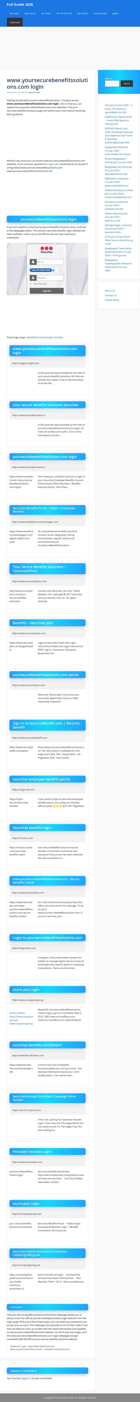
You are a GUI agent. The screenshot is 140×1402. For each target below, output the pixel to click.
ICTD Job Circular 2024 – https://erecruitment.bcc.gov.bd (119, 240)
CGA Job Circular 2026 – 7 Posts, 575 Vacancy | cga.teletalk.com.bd (118, 109)
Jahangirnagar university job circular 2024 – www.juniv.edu (118, 229)
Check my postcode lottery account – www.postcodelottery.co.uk (39, 1349)
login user (53, 164)
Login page (15, 22)
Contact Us (110, 295)
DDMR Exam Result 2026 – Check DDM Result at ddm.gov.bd (118, 120)
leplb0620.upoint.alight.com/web (45, 337)
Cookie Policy (112, 300)
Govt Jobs (14, 13)
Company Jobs (100, 13)
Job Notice (46, 13)
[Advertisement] (70, 47)
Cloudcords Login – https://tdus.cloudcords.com (32, 1346)
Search (108, 78)
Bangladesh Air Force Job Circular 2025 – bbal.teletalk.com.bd (118, 170)
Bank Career (30, 13)
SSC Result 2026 (64, 13)
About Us (110, 290)
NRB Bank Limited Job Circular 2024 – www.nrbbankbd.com (117, 182)
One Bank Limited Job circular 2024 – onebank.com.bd (116, 205)
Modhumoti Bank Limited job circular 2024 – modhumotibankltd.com (119, 194)
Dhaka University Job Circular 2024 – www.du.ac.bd (116, 217)
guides (115, 13)
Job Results (82, 13)
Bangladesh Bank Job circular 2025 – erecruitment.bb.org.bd (117, 150)
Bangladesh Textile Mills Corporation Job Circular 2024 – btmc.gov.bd (118, 252)
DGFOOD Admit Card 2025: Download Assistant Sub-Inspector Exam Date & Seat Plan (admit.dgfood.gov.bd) (119, 135)
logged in (26, 1378)
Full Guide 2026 (20, 4)
